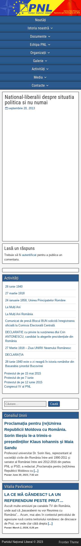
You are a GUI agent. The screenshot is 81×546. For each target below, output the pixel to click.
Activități (38, 69)
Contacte (38, 85)
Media (38, 77)
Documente (38, 36)
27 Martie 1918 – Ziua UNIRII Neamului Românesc (38, 348)
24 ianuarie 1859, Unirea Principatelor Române (35, 300)
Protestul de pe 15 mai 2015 (22, 373)
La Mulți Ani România (19, 314)
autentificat (29, 255)
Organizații (38, 53)
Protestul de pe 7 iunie (19, 377)
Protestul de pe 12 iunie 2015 (23, 382)
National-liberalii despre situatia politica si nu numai (39, 100)
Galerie (38, 61)
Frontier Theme (69, 542)
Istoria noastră (38, 28)
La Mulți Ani (12, 307)
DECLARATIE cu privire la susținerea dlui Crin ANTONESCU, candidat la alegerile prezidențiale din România (39, 336)
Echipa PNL (38, 44)
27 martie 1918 (15, 293)
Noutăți (40, 20)
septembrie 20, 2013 (21, 108)
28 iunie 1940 (13, 286)
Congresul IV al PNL (17, 386)
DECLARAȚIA (14, 354)
